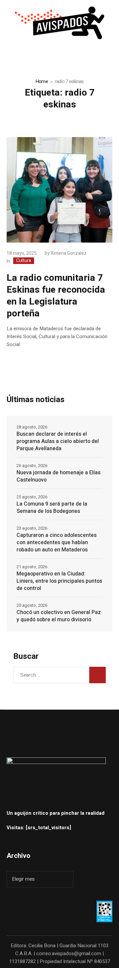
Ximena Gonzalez (69, 253)
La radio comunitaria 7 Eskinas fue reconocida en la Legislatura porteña (56, 295)
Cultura (23, 260)
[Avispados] (59, 23)
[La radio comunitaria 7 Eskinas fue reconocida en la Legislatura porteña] (59, 190)
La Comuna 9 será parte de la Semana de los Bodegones (52, 507)
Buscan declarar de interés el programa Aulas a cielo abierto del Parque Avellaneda (58, 441)
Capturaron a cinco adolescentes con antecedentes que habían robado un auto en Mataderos (57, 542)
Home (41, 81)
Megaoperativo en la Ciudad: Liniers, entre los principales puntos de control (59, 581)
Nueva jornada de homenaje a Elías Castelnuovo (58, 476)
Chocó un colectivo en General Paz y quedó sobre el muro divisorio (59, 616)
